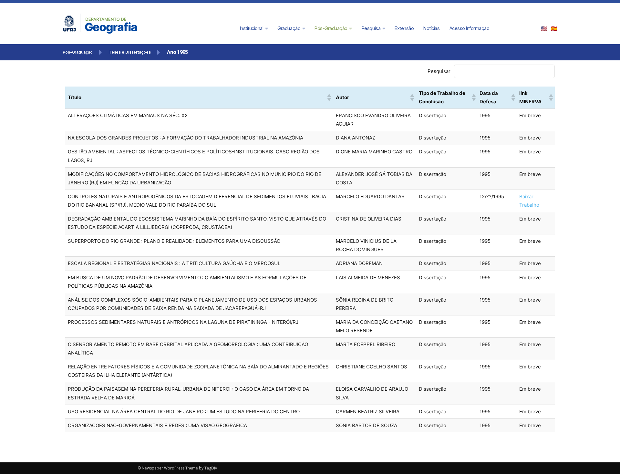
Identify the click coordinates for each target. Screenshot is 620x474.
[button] (329, 97)
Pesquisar (439, 71)
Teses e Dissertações (130, 52)
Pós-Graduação (77, 52)
